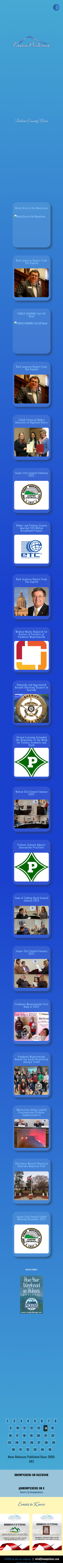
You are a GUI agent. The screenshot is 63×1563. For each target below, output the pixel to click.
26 (31, 1442)
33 (35, 1449)
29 (53, 1442)
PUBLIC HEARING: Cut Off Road (31, 315)
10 (17, 1428)
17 (17, 1435)
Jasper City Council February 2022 (31, 474)
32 (27, 1449)
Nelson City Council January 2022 (32, 793)
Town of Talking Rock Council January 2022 (31, 899)
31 (20, 1449)
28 (46, 1442)
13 (38, 1428)
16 (10, 1435)
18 (24, 1435)
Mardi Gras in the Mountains (31, 208)
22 (52, 1435)
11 (24, 1428)
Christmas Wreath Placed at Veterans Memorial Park (31, 1165)
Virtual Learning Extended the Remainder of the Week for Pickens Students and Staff (31, 741)
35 (49, 1449)
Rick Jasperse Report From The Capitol (31, 262)
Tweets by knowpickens (31, 1492)
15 (52, 1428)
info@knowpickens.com (47, 1559)
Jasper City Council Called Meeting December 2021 (32, 1218)
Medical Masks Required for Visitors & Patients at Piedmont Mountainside (32, 634)
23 (9, 1442)
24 (16, 1442)
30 (13, 1449)
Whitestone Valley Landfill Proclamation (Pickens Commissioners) (32, 1112)
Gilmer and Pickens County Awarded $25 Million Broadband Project (31, 528)
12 (31, 1428)
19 (31, 1435)
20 (38, 1435)
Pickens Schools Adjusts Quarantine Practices (31, 846)
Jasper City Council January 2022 (31, 952)
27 (39, 1442)
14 (46, 1428)
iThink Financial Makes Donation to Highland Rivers (31, 421)
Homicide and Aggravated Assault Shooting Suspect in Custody (31, 687)
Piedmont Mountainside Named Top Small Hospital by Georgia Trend (31, 1059)
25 (24, 1442)
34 (42, 1449)
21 (45, 1435)
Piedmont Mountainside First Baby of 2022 (31, 1005)
